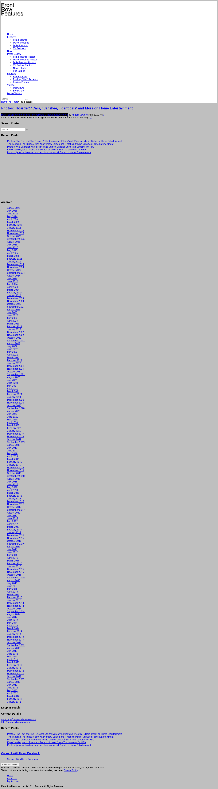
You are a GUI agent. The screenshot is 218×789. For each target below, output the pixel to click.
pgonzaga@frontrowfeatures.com (18, 719)
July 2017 (12, 515)
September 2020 (16, 408)
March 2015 (13, 594)
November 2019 (15, 436)
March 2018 (13, 493)
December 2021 (15, 366)
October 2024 (14, 270)
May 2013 (12, 656)
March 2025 (13, 256)
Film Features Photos (24, 56)
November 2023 (15, 301)
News (10, 51)
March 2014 (13, 628)
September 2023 (16, 306)
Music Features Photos (25, 59)
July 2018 (12, 481)
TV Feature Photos (22, 65)
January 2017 (14, 532)
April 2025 (12, 253)
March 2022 (13, 357)
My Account (13, 781)
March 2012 (13, 696)
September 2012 (16, 679)
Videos (11, 85)
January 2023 (14, 329)
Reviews (11, 73)
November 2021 (15, 368)
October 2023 (14, 304)
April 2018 (12, 490)
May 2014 (12, 622)
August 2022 (13, 343)
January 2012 (14, 701)
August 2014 (13, 614)
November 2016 (15, 538)
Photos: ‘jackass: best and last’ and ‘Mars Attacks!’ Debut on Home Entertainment (49, 152)
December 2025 (15, 230)
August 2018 (13, 478)
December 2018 (15, 467)
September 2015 (16, 577)
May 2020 (12, 419)
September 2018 (16, 476)
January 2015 (14, 600)
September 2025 (16, 239)
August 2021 (13, 377)
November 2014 (15, 605)
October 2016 (14, 541)
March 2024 (13, 289)
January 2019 (14, 464)
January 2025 (14, 261)
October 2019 (14, 439)
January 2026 (14, 227)
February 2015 (14, 597)
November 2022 (15, 335)
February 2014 (14, 631)
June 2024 (12, 281)
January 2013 (14, 667)
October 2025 (14, 236)
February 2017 (14, 529)
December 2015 (15, 569)
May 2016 (12, 555)
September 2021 (16, 374)
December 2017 (15, 501)
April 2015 (12, 591)
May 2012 (12, 690)
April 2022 (12, 354)
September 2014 (16, 611)
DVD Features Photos (24, 62)
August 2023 (13, 309)
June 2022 (12, 349)
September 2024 (16, 272)
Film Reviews (20, 76)
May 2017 (12, 521)
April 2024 (12, 287)
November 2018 (15, 470)
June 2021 (12, 383)
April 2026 (12, 219)
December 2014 (15, 603)
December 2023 (15, 298)
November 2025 (15, 233)
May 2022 (12, 351)
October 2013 (14, 642)
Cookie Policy (71, 770)
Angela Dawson (80, 114)
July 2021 (12, 380)
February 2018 (14, 495)
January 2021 (14, 397)
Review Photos (21, 82)
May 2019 (12, 453)
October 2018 (14, 473)
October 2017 (14, 507)
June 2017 (12, 518)
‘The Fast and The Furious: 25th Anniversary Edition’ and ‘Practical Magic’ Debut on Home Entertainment (60, 144)
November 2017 (15, 504)
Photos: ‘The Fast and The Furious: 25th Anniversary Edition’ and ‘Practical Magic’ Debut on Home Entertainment (64, 141)
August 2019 (13, 445)
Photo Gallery (14, 54)
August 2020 (13, 411)
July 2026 (12, 210)
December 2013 (15, 636)
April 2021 (12, 388)
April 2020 (12, 422)
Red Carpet (19, 70)
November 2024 (15, 267)
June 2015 (12, 586)
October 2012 (14, 676)
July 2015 (12, 583)
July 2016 (12, 549)
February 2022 (14, 360)
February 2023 (14, 326)
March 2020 (13, 425)
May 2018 (12, 487)
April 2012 (12, 693)
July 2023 (12, 312)
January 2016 (14, 566)
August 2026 (13, 208)
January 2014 (14, 634)
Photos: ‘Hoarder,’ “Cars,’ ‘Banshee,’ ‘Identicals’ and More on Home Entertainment (67, 108)
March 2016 (13, 560)
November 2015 (15, 572)
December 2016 (15, 535)
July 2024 (12, 278)
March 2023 (13, 323)
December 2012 (15, 670)
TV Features (19, 48)
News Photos (20, 68)
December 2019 (15, 433)
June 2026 (12, 213)
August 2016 (13, 546)
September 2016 (16, 543)
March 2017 (13, 526)
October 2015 (14, 574)
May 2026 (12, 216)
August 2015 (13, 580)
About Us (12, 778)
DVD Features (20, 45)
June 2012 (12, 687)
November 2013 (15, 639)
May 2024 (12, 284)
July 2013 (12, 651)
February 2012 (14, 699)
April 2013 (12, 659)
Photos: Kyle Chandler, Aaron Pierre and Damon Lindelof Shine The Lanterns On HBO (50, 146)
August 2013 (13, 648)
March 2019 (13, 459)
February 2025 (14, 258)
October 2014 (14, 608)
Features (11, 37)
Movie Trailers (14, 93)
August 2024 (13, 275)
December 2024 (15, 264)
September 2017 (16, 509)
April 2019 (12, 456)
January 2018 (14, 498)
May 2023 (12, 318)
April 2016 (12, 557)
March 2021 (13, 391)
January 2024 (14, 295)
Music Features (21, 42)
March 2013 (13, 662)
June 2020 (12, 416)
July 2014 (12, 617)
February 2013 (14, 665)
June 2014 (12, 620)
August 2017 (13, 512)
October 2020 (14, 405)
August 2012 (13, 682)
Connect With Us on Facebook (20, 753)
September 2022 (16, 340)
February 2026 (14, 224)
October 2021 (14, 371)
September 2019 (16, 442)
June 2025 (12, 247)
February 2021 (14, 394)
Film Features (20, 39)
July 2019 (12, 447)
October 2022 (14, 337)
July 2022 (12, 346)
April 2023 (12, 320)
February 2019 (14, 462)
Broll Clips (18, 90)
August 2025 (13, 241)
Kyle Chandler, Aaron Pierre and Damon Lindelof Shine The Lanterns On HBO (46, 149)
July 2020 (12, 414)
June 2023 (12, 315)
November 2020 (15, 402)
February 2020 (14, 428)
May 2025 (12, 250)
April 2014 (12, 625)
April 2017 (12, 524)
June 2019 (12, 450)
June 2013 (12, 653)
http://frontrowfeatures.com (15, 722)
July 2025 (12, 244)
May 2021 (12, 385)
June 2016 (12, 552)
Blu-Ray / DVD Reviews (25, 79)
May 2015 (12, 588)
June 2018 (12, 484)
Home (10, 34)
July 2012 (12, 684)
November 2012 (15, 673)
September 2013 (16, 645)
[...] (91, 117)
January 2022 (14, 363)
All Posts (13, 101)
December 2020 (15, 399)
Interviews (18, 87)
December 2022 (15, 332)
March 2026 (13, 222)
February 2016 (14, 563)
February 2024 (14, 292)
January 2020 (14, 430)
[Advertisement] (55, 23)
